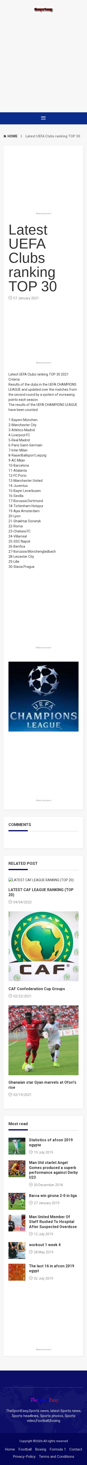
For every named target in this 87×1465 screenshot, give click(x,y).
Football (25, 1449)
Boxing (40, 1449)
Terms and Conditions (56, 1456)
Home (10, 1449)
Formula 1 (58, 1449)
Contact (75, 1449)
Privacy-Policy (24, 1456)
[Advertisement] (43, 62)
